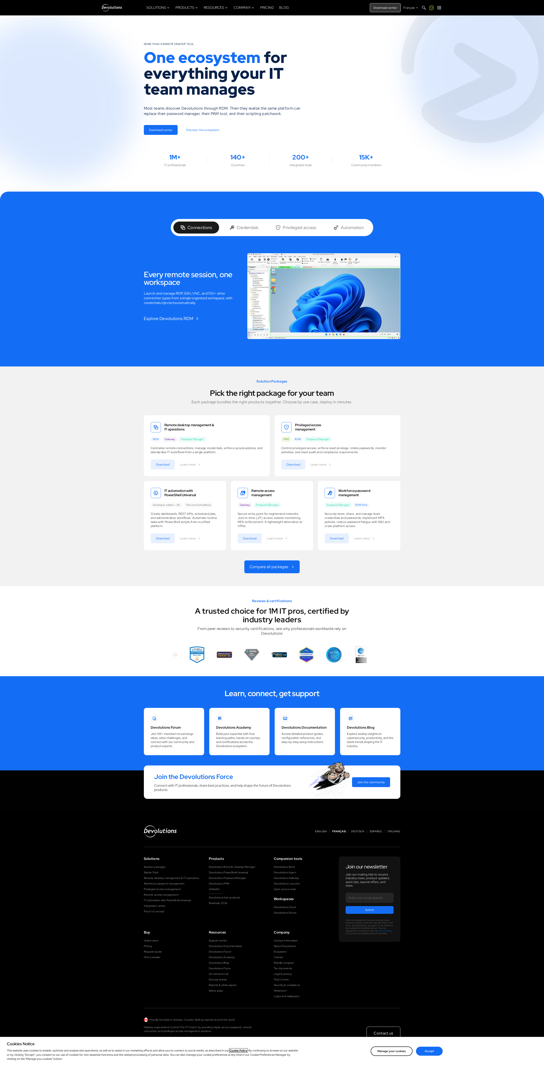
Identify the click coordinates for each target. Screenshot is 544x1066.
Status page (216, 990)
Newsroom (280, 990)
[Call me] (431, 7)
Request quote (153, 951)
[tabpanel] (272, 296)
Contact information (286, 940)
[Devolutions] (111, 7)
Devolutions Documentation (225, 946)
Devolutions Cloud (285, 907)
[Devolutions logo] (160, 831)
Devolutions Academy (222, 957)
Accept (429, 1051)
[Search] (424, 7)
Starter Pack (151, 872)
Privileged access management (162, 889)
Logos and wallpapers (286, 996)
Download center (385, 8)
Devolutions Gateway (286, 878)
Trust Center (281, 979)
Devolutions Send (284, 867)
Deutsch (357, 831)
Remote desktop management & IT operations (171, 878)
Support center (218, 940)
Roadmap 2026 (218, 903)
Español (376, 831)
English (321, 831)
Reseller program (284, 963)
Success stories (218, 979)
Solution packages (154, 867)
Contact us (383, 1033)
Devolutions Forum (220, 951)
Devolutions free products (224, 897)
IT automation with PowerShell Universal (167, 900)
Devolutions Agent (285, 872)
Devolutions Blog (219, 963)
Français (339, 831)
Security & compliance (287, 985)
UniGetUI (214, 889)
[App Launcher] (439, 7)
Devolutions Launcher (287, 883)
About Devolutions (285, 946)
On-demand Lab (219, 974)
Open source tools (285, 889)
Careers (278, 957)
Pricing (148, 946)
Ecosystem (280, 951)
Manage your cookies (391, 1051)
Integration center (155, 906)
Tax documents (283, 968)
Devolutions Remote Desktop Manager (232, 867)
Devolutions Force (219, 968)
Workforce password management (164, 883)
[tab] (196, 228)
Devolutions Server (285, 912)
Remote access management (161, 894)
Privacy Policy (385, 930)
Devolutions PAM (219, 883)
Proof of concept (154, 911)
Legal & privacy (283, 974)
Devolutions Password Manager (227, 878)
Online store (151, 940)
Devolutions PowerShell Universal (228, 872)
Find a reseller (152, 957)
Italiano (394, 831)
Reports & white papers (223, 985)
